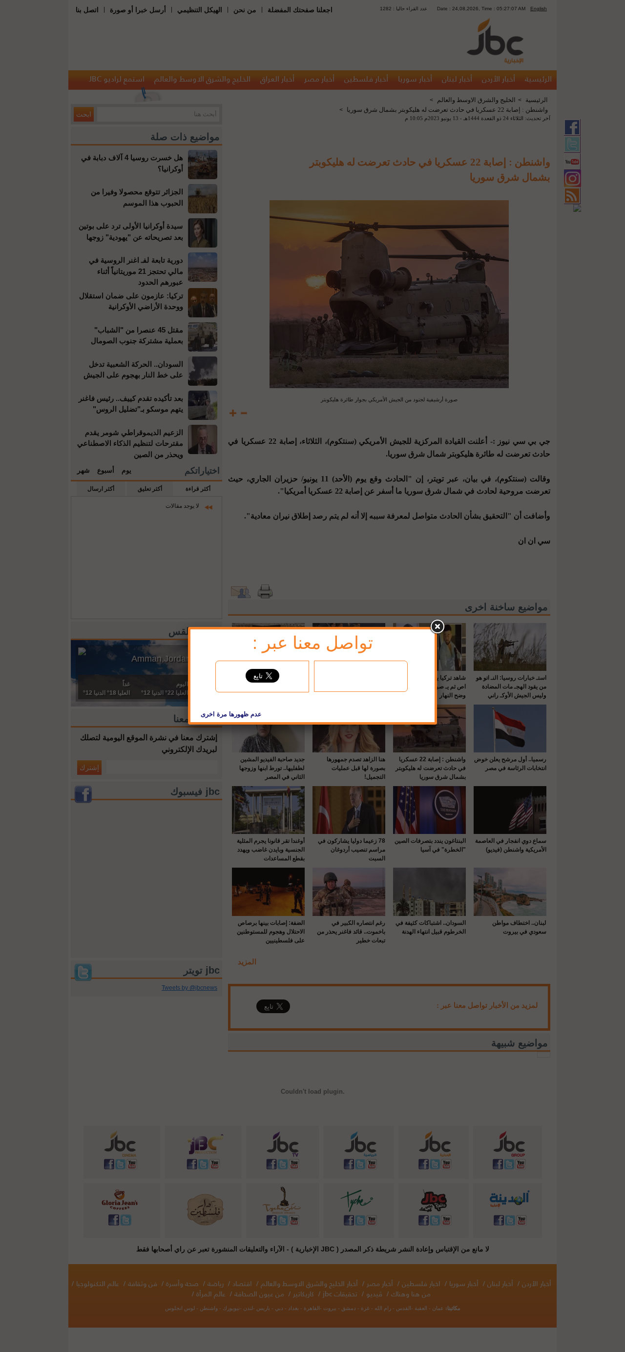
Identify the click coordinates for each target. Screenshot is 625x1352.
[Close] (437, 627)
